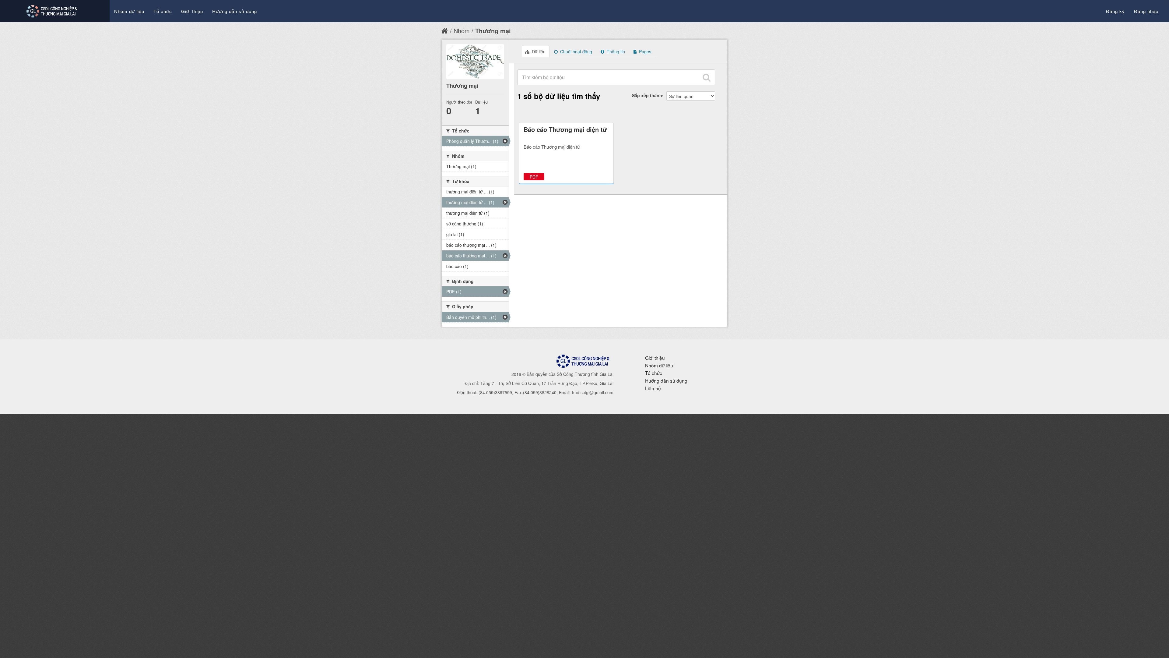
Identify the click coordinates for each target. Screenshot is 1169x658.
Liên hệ (653, 388)
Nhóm (462, 30)
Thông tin (615, 51)
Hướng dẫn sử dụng (234, 11)
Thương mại (493, 30)
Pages (644, 51)
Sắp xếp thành (647, 95)
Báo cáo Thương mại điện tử (565, 129)
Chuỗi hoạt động (575, 51)
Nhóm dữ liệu (129, 11)
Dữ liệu (538, 51)
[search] (707, 77)
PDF (534, 177)
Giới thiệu (192, 11)
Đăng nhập (1146, 11)
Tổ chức (162, 11)
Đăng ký (1115, 11)
